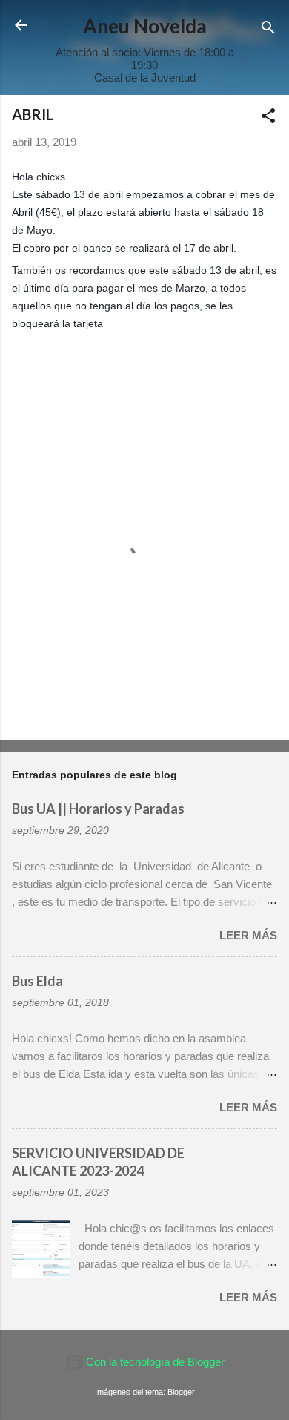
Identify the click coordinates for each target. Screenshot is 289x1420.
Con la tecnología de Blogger (154, 1361)
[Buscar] (268, 30)
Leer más (248, 935)
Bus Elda (37, 981)
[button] (268, 118)
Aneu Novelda (145, 26)
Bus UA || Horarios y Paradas (98, 809)
